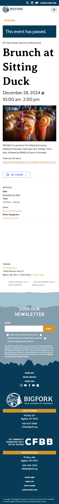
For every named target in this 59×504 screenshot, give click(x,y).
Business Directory (29, 377)
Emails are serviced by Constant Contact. (29, 355)
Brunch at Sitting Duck (12, 210)
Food (16, 218)
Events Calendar (29, 486)
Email (7, 323)
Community (7, 218)
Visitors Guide (29, 477)
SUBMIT (49, 328)
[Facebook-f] (29, 385)
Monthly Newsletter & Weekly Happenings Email (24, 338)
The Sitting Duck (10, 267)
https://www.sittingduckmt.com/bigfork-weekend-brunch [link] (29, 161)
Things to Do (29, 481)
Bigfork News (29, 373)
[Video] (33, 385)
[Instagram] (21, 385)
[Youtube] (25, 385)
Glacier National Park (29, 490)
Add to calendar (17, 175)
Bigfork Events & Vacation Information (24, 334)
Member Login (29, 381)
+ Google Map (38, 274)
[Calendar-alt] (37, 385)
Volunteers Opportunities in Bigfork (20, 341)
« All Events (9, 20)
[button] (27, 3)
